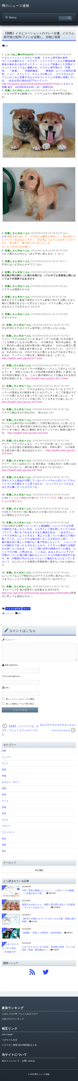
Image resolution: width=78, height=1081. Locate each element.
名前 (7, 665)
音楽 (4, 813)
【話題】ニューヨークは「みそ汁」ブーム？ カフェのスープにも (20, 730)
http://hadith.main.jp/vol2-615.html (22, 402)
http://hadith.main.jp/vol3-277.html (22, 358)
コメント (9, 613)
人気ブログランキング (13, 1019)
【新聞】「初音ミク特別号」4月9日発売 (41, 933)
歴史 (4, 851)
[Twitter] (45, 971)
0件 (6, 46)
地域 (4, 844)
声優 (4, 776)
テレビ (5, 819)
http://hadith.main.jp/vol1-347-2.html (46, 378)
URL (7, 688)
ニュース (6, 757)
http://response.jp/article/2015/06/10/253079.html (31, 83)
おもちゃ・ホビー (11, 782)
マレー (26, 609)
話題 (4, 750)
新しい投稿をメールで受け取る (20, 704)
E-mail (8, 676)
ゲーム (5, 801)
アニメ (5, 763)
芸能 (4, 807)
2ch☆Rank (7, 1034)
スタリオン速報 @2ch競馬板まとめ (19, 1045)
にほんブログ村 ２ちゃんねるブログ (20, 1014)
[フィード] (32, 971)
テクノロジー (8, 832)
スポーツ (6, 826)
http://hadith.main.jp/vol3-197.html (22, 470)
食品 (4, 838)
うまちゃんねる (9, 1039)
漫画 (4, 769)
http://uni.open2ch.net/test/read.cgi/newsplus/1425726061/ (36, 593)
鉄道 (4, 794)
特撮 (4, 788)
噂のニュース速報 (15, 5)
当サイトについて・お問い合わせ (18, 1061)
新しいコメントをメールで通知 (20, 699)
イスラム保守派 (13, 609)
